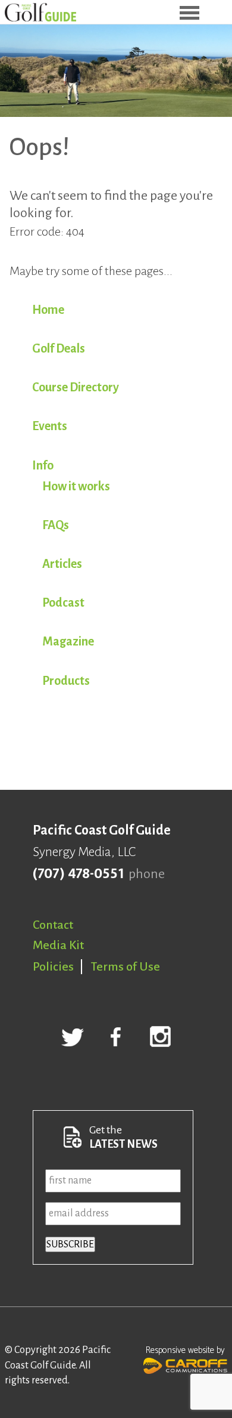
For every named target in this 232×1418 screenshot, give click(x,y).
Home (48, 309)
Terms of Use (125, 966)
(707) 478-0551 (78, 874)
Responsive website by (185, 1350)
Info (43, 465)
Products (66, 680)
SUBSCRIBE (70, 1244)
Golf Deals (58, 348)
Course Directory (75, 387)
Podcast (63, 602)
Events (49, 425)
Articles (62, 563)
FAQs (55, 525)
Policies (53, 966)
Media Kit (58, 944)
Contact (53, 924)
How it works (76, 486)
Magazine (68, 641)
